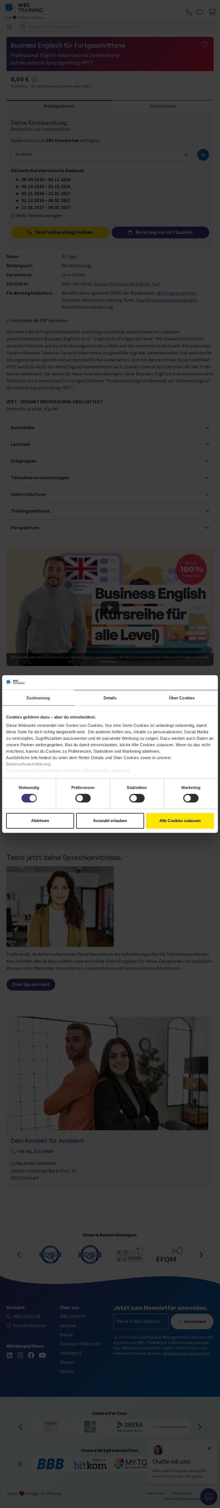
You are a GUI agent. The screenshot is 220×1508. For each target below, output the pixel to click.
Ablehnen (40, 820)
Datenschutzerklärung (28, 764)
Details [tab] (110, 698)
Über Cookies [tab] (182, 698)
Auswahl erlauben (110, 820)
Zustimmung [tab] (38, 698)
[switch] (83, 798)
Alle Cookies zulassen (180, 820)
